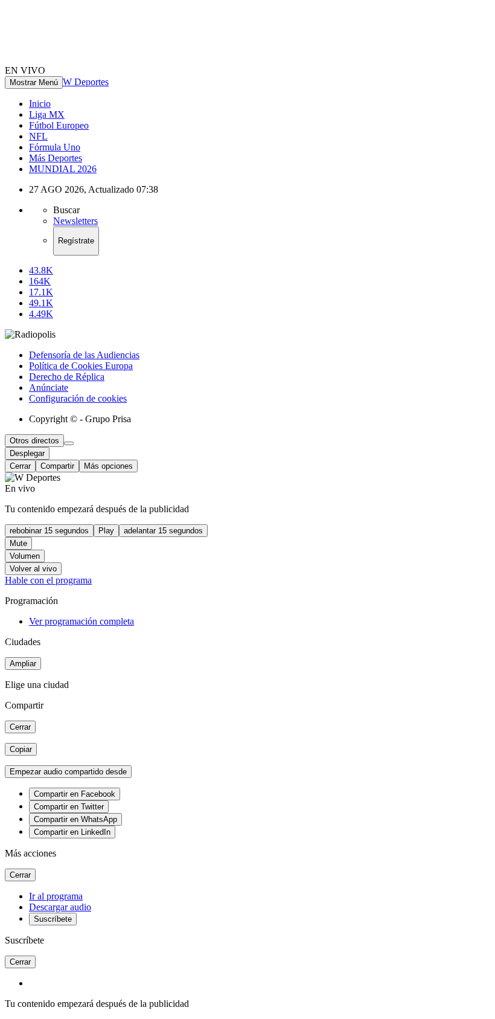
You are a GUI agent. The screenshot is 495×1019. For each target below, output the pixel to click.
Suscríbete (53, 919)
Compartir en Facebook (74, 794)
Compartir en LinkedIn (72, 832)
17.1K (41, 292)
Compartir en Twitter (69, 806)
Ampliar (23, 663)
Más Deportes (55, 158)
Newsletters (75, 221)
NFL (38, 136)
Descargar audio (60, 907)
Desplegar (27, 453)
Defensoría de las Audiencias (84, 355)
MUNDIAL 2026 (63, 169)
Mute (18, 543)
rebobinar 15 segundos (49, 530)
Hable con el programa (48, 580)
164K (40, 281)
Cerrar (20, 466)
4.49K (41, 314)
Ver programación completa (81, 621)
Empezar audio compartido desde (68, 771)
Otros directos (34, 440)
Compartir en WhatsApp (75, 819)
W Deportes (86, 82)
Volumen (25, 556)
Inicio (40, 103)
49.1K (41, 303)
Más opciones (108, 466)
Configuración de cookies (78, 398)
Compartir (57, 466)
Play (106, 530)
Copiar (21, 749)
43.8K (41, 270)
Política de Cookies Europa (81, 366)
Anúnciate (48, 387)
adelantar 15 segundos (163, 530)
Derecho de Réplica (66, 376)
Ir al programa (56, 896)
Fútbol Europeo (59, 125)
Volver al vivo (33, 568)
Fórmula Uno (54, 147)
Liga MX (47, 114)
